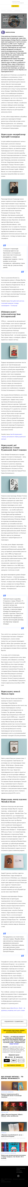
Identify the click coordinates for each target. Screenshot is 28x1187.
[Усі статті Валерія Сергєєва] (3, 32)
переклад (18, 10)
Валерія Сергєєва (10, 32)
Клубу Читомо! (14, 1044)
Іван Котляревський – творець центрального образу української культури (13, 437)
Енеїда (10, 10)
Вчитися (4, 1016)
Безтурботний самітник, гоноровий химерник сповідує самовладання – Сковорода (12, 303)
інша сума (21, 1060)
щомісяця (10, 1057)
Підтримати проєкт (14, 1065)
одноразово (19, 1057)
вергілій (4, 10)
